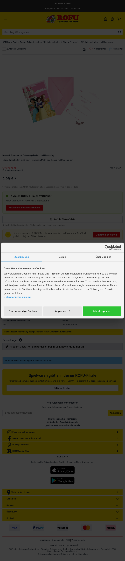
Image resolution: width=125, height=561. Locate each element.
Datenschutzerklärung (17, 296)
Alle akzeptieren (102, 311)
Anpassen (60, 311)
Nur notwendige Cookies (23, 311)
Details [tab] (63, 257)
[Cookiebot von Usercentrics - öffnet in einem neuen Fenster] (107, 247)
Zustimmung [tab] (21, 257)
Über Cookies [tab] (103, 257)
